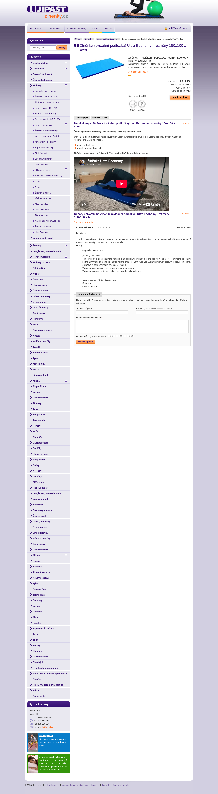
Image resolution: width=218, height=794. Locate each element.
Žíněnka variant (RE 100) (46, 97)
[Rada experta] (141, 106)
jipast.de (106, 785)
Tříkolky (37, 347)
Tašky (36, 690)
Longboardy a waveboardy (47, 251)
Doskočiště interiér (43, 74)
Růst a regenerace (42, 330)
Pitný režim (39, 268)
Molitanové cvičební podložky (48, 176)
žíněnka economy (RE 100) (47, 102)
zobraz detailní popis (138, 72)
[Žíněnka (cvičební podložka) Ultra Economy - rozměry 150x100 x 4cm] (99, 79)
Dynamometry (40, 302)
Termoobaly (39, 420)
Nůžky (36, 274)
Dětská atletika (40, 63)
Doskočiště (38, 68)
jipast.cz (95, 785)
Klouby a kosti (40, 352)
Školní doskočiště (42, 80)
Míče (35, 324)
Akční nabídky (41, 204)
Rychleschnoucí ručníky (45, 668)
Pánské (37, 623)
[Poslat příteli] (132, 106)
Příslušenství (41, 153)
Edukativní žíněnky (43, 159)
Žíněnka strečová (43, 226)
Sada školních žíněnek (45, 91)
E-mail (155, 308)
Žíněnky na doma (43, 198)
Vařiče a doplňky (41, 341)
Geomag (37, 600)
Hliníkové (38, 319)
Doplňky (37, 448)
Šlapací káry (39, 386)
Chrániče (37, 437)
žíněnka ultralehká (43, 125)
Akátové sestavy (41, 572)
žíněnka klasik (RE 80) (45, 113)
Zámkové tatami (42, 215)
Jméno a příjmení (85, 308)
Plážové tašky (40, 285)
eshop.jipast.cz (46, 736)
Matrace (37, 369)
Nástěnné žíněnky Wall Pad (47, 221)
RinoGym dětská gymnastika (48, 685)
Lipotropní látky (41, 375)
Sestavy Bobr (40, 589)
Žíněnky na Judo (41, 262)
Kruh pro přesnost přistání (47, 136)
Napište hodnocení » (83, 222)
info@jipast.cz (46, 727)
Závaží (36, 392)
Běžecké (37, 566)
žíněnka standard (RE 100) (47, 119)
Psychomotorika (41, 257)
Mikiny (36, 381)
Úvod (77, 39)
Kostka (36, 335)
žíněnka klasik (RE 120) (46, 108)
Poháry (36, 426)
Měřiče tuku (39, 364)
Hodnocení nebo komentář (89, 318)
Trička (36, 431)
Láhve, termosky (41, 296)
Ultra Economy (42, 164)
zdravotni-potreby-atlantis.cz (52, 757)
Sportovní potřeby (121, 785)
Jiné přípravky (40, 307)
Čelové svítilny (40, 290)
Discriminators (40, 397)
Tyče (35, 358)
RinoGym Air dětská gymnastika (50, 673)
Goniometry (39, 313)
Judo (37, 181)
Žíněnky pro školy (43, 193)
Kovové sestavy (41, 578)
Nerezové (38, 279)
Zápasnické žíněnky (44, 147)
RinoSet (37, 679)
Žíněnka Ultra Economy (107, 39)
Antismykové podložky (45, 142)
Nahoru (185, 123)
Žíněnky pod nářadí (43, 238)
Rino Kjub (38, 662)
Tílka (35, 409)
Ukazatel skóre (40, 442)
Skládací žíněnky (43, 170)
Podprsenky (39, 414)
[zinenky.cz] (48, 12)
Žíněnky (88, 39)
